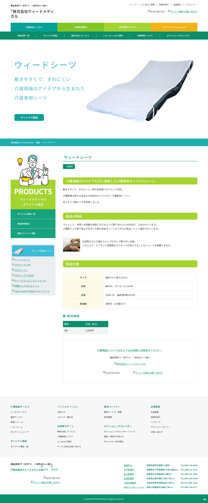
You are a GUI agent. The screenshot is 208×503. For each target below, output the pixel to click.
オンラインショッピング (174, 27)
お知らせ (61, 412)
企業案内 (177, 4)
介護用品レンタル (33, 27)
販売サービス (16, 417)
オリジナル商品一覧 (26, 213)
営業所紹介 (164, 4)
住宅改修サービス (127, 27)
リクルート (190, 4)
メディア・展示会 (65, 417)
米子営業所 (129, 469)
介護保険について (145, 35)
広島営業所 (129, 478)
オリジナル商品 (50, 35)
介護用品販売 (80, 27)
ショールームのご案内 (113, 35)
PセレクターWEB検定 (113, 441)
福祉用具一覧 (23, 35)
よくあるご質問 (148, 4)
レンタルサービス (18, 412)
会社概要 (155, 412)
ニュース (133, 4)
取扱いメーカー (17, 422)
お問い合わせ (157, 431)
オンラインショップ (19, 431)
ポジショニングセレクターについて (120, 431)
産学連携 (108, 417)
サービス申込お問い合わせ (69, 446)
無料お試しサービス (80, 35)
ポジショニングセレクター (178, 35)
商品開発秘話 (23, 223)
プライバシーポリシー (161, 427)
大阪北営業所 (130, 482)
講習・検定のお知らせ (114, 436)
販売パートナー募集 (26, 233)
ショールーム (16, 427)
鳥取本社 (128, 465)
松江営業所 (129, 474)
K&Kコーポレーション (134, 487)
